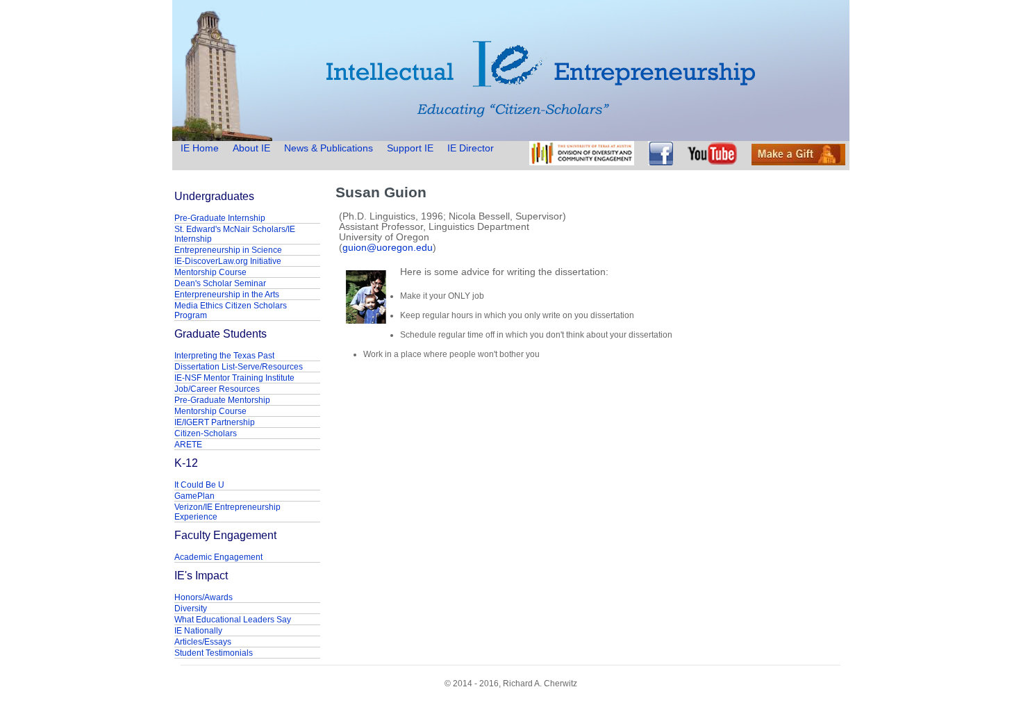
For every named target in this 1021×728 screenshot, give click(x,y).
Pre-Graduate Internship (219, 218)
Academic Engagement (218, 557)
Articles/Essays (202, 642)
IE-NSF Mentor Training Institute (234, 378)
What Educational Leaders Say (232, 619)
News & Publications (328, 148)
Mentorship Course (210, 272)
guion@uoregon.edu (387, 247)
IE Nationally (198, 631)
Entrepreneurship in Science (228, 250)
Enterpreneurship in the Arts (226, 294)
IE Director (470, 148)
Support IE (410, 148)
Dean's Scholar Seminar (220, 283)
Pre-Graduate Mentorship (222, 400)
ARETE (188, 444)
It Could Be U (199, 485)
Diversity (190, 608)
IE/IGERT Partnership (214, 422)
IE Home (201, 148)
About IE (251, 148)
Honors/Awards (203, 597)
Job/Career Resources (217, 389)
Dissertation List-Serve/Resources (238, 367)
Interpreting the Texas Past (224, 356)
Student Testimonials (213, 653)
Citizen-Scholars (205, 433)
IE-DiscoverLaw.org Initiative (227, 261)
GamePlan (194, 496)
